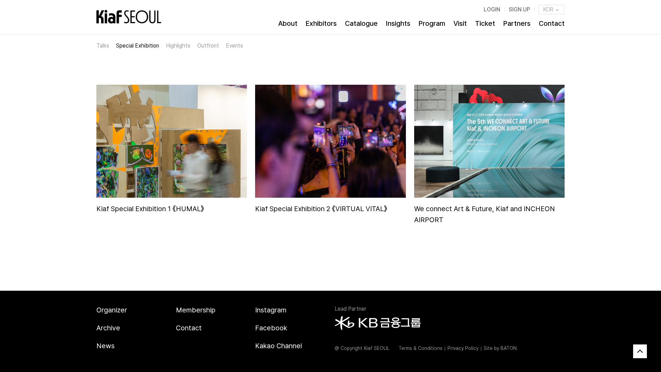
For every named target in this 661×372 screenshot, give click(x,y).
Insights (398, 23)
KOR (549, 9)
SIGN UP (519, 9)
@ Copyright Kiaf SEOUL (362, 348)
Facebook (271, 328)
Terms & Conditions (420, 348)
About (287, 23)
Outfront (208, 45)
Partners (517, 23)
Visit (460, 23)
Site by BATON (500, 348)
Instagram (270, 310)
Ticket (485, 23)
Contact (552, 23)
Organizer (111, 310)
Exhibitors (321, 23)
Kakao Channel (278, 346)
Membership (196, 310)
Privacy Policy (463, 348)
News (105, 346)
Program (432, 23)
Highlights (178, 45)
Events (234, 45)
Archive (108, 328)
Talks (102, 45)
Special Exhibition (137, 45)
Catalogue (361, 23)
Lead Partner (350, 309)
